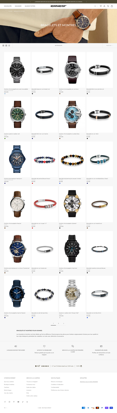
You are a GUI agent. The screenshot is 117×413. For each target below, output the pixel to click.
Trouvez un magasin (32, 382)
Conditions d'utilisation (57, 384)
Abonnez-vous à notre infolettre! (89, 382)
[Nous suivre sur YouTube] (18, 402)
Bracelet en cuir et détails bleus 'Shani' (97, 178)
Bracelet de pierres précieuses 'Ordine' (70, 178)
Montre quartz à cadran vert (12, 133)
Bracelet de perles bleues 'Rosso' (41, 178)
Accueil (10, 11)
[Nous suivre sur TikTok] (23, 402)
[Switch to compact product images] (9, 45)
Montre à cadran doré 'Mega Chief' (69, 313)
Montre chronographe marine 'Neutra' (14, 313)
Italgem (33, 90)
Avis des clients (8, 393)
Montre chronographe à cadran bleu (69, 133)
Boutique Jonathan (9, 384)
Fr (95, 6)
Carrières (6, 387)
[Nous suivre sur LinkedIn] (27, 402)
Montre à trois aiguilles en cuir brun (68, 89)
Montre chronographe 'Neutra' (12, 223)
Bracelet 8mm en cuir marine (40, 133)
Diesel (60, 90)
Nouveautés (7, 6)
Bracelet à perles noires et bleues (96, 268)
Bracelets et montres (19, 11)
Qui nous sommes (9, 382)
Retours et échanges (56, 382)
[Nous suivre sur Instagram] (9, 402)
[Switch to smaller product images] (6, 45)
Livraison (28, 390)
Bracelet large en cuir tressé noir (41, 89)
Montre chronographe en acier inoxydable (16, 89)
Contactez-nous (30, 384)
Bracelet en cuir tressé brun (94, 223)
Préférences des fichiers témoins (60, 390)
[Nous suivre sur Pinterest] (14, 402)
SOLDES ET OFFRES (30, 6)
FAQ (27, 393)
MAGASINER (18, 6)
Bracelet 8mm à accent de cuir (95, 89)
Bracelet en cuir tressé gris (39, 268)
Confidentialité (55, 387)
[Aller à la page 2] (63, 323)
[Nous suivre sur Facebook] (5, 402)
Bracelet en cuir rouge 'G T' (39, 223)
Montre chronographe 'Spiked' (67, 223)
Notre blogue (7, 390)
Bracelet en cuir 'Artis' (93, 133)
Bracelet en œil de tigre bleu (40, 313)
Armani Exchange (8, 90)
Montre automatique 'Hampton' (13, 178)
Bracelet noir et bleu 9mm (94, 313)
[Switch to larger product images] (3, 45)
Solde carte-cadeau (31, 396)
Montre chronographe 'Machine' (68, 268)
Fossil (5, 135)
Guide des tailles (31, 387)
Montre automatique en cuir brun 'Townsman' (17, 268)
